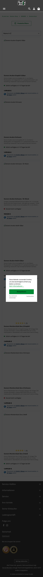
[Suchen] (29, 9)
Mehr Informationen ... (16, 286)
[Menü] (4, 9)
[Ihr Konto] (34, 9)
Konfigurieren (30, 296)
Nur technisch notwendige (13, 296)
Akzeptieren (21, 292)
